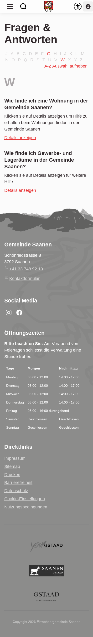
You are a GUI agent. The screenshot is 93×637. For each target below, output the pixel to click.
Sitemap (12, 466)
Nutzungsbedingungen (25, 507)
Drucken (12, 474)
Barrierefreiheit (18, 482)
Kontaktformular (24, 278)
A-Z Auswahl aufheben (66, 66)
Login (88, 6)
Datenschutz (16, 490)
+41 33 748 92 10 (26, 269)
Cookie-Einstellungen (24, 498)
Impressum (15, 458)
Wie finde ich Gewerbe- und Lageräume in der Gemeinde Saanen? (39, 160)
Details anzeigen (20, 137)
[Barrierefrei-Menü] (78, 6)
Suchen (23, 6)
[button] (10, 6)
